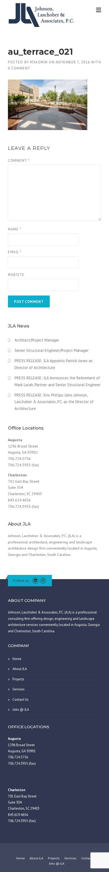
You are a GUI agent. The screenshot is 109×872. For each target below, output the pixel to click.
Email (15, 252)
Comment (19, 160)
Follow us (21, 580)
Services (18, 689)
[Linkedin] (35, 580)
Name (14, 229)
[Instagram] (43, 580)
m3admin (39, 62)
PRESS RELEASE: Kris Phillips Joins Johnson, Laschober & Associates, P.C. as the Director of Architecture (54, 402)
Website (16, 275)
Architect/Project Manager (37, 340)
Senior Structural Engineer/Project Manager (52, 350)
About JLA (19, 669)
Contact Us (20, 699)
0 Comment (19, 68)
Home (16, 659)
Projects (18, 679)
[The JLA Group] (42, 14)
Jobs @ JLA (20, 709)
